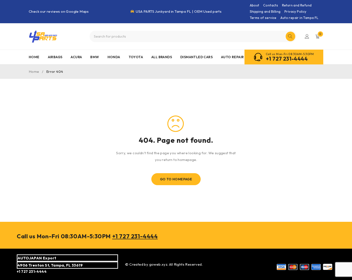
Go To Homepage (176, 179)
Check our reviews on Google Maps (59, 11)
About (254, 5)
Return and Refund (297, 5)
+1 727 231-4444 (287, 59)
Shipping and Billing (265, 11)
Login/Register (307, 36)
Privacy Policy (295, 11)
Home (34, 71)
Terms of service (263, 18)
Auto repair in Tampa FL (299, 18)
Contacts (270, 5)
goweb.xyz (158, 264)
